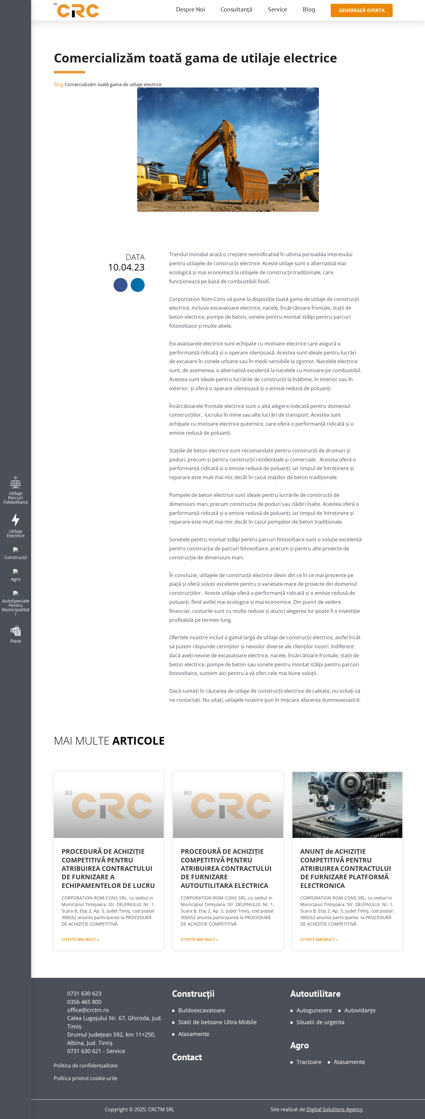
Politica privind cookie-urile (85, 1078)
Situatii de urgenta (320, 1022)
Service (277, 9)
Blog (309, 9)
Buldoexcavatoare (201, 1010)
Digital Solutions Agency (334, 1109)
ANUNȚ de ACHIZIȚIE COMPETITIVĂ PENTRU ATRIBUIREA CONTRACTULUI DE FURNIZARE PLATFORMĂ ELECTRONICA (345, 868)
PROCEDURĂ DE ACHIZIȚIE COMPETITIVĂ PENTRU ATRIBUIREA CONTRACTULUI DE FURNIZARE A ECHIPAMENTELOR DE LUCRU (108, 868)
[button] (121, 285)
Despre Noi (190, 9)
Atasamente (193, 1034)
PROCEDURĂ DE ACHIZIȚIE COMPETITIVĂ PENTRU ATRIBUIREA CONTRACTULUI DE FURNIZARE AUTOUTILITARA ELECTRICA (226, 868)
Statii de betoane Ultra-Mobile (217, 1022)
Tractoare (309, 1062)
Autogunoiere (314, 1010)
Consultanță (236, 9)
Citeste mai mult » (80, 939)
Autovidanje (360, 1010)
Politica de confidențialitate (86, 1065)
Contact (187, 1057)
